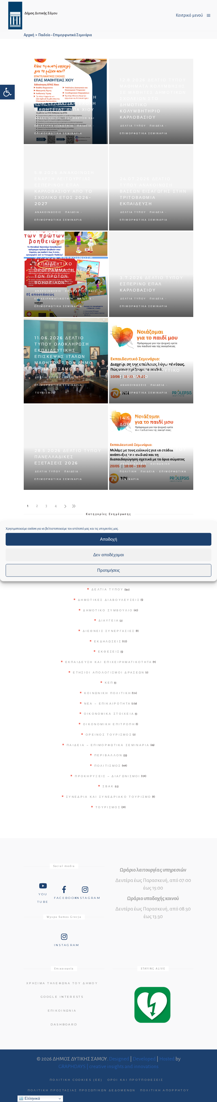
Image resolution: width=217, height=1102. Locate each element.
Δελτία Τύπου (133, 125)
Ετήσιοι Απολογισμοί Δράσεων (108, 672)
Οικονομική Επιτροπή (109, 724)
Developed (144, 1059)
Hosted (167, 1059)
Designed (119, 1059)
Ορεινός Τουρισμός (109, 734)
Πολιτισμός (107, 766)
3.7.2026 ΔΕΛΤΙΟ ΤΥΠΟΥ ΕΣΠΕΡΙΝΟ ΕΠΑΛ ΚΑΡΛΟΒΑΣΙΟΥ (151, 284)
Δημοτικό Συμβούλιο (108, 610)
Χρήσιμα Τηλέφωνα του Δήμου (62, 983)
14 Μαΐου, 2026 (179, 412)
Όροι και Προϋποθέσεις (135, 1080)
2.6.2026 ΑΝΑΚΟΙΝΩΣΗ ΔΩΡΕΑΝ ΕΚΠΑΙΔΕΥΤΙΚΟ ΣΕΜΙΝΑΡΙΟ (150, 370)
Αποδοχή (108, 539)
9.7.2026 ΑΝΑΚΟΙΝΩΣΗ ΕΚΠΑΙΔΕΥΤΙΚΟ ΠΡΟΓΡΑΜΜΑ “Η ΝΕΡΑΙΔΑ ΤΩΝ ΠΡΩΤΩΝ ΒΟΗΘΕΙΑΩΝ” (66, 270)
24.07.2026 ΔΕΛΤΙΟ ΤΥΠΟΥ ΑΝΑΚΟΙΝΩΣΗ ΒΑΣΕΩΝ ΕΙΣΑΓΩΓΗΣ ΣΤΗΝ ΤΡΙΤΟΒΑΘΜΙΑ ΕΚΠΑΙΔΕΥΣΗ (153, 191)
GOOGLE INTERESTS (62, 997)
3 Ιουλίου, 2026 (179, 239)
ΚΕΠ (109, 682)
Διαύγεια (109, 620)
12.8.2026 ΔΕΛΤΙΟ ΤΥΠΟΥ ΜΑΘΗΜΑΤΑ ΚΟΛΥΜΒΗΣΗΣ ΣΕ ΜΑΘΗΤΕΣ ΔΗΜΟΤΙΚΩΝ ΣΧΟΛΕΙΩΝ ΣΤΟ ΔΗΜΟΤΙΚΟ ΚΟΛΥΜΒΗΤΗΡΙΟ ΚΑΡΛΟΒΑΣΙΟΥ (153, 98)
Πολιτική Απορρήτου (164, 1090)
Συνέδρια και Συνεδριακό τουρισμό (108, 797)
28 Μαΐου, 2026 (93, 412)
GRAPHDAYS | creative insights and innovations (108, 1066)
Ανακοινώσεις (48, 118)
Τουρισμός (45, 392)
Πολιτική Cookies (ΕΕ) (76, 1080)
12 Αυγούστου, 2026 (175, 66)
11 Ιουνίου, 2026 (93, 325)
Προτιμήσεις (108, 570)
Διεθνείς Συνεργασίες (109, 631)
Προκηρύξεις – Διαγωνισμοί (107, 776)
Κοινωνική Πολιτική (107, 693)
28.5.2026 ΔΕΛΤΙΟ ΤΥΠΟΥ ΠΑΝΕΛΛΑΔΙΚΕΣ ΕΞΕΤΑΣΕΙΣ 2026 (67, 457)
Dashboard (64, 1024)
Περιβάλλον (108, 755)
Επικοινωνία (62, 1010)
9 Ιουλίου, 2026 (93, 239)
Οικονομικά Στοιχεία (109, 714)
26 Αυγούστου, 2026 (89, 66)
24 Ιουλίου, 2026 (177, 152)
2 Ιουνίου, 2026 (178, 325)
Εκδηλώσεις (107, 641)
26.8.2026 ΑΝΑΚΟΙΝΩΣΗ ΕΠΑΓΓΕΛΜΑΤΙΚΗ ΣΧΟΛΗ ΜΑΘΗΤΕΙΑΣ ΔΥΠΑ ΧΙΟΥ (65, 103)
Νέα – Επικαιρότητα (107, 703)
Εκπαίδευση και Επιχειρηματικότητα (108, 662)
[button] (7, 92)
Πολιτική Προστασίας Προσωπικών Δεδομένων (82, 1090)
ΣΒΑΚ (108, 786)
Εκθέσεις (109, 651)
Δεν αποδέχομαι (108, 554)
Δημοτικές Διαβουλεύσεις (109, 600)
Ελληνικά (31, 1098)
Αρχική (29, 35)
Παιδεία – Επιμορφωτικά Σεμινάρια (108, 745)
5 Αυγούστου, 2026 (91, 152)
